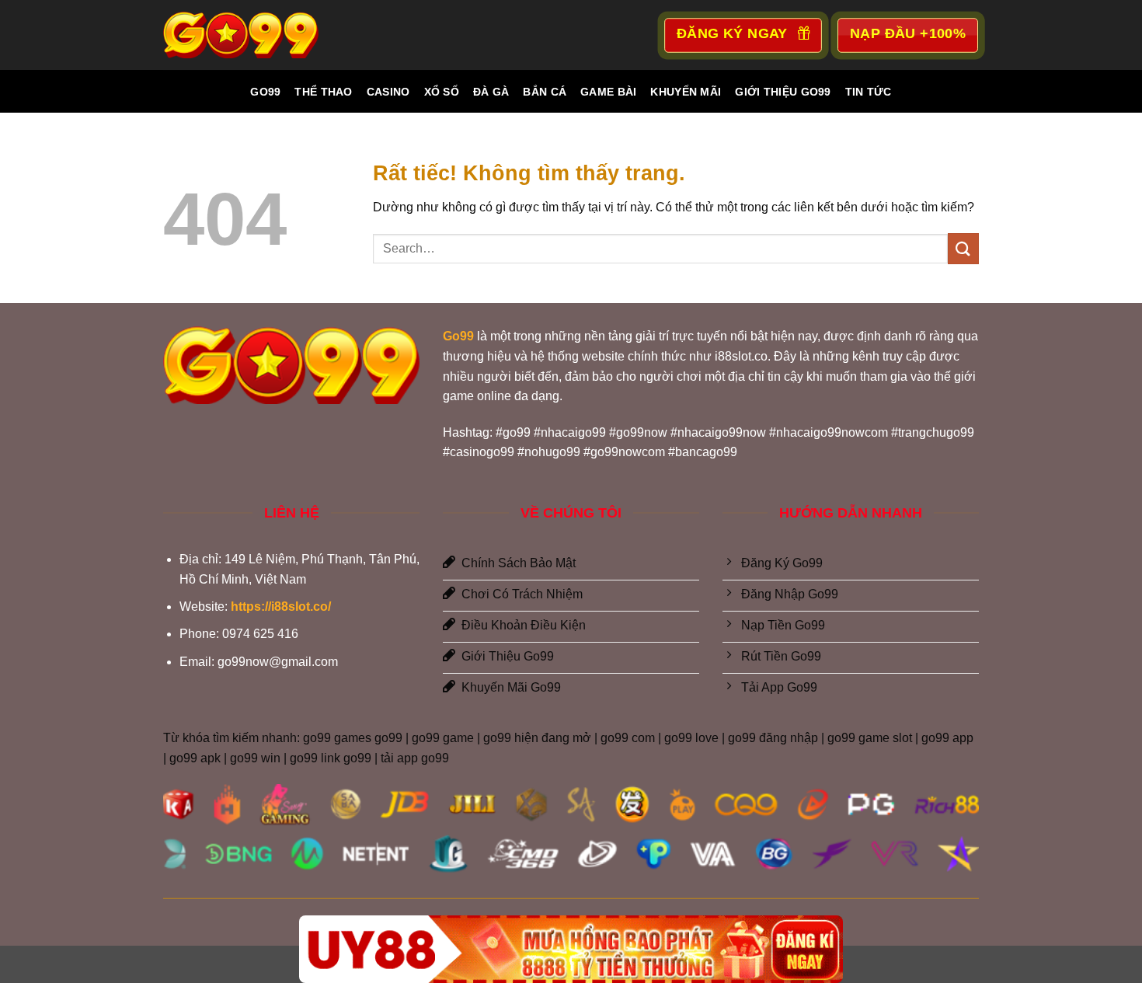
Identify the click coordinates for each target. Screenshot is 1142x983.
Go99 (265, 91)
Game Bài (608, 91)
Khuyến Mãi (685, 91)
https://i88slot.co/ (281, 606)
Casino (388, 91)
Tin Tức (868, 91)
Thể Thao (323, 91)
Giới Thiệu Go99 (782, 91)
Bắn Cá (544, 91)
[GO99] (241, 35)
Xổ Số (441, 91)
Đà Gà (491, 91)
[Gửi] (963, 248)
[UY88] (571, 949)
